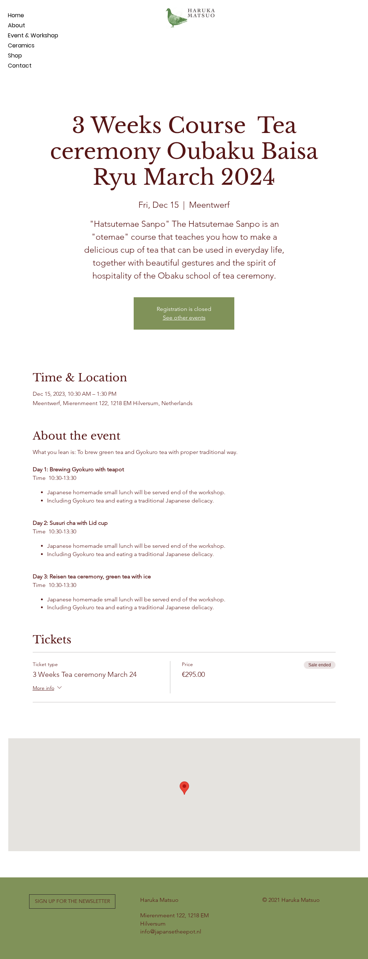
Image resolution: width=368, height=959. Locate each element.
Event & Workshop (25, 35)
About (16, 25)
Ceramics (21, 45)
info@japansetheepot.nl (170, 931)
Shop (15, 55)
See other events (184, 317)
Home (16, 15)
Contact (20, 65)
